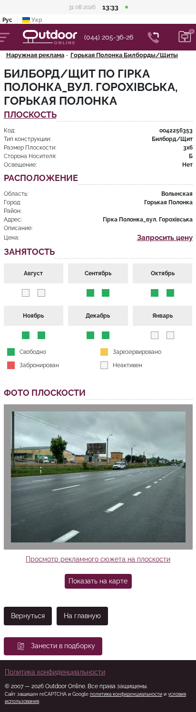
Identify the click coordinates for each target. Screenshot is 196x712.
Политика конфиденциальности (55, 672)
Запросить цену (165, 237)
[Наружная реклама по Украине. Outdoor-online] (53, 37)
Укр (36, 20)
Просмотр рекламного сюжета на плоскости (98, 559)
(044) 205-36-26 (108, 37)
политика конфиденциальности (126, 694)
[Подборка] (185, 37)
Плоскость (30, 115)
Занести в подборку (63, 646)
